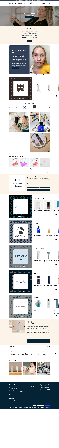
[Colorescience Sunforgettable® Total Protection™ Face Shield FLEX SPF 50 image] (38, 303)
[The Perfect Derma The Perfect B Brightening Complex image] (48, 205)
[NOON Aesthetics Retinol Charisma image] (48, 87)
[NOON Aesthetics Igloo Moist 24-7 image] (38, 87)
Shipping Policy (21, 391)
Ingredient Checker (20, 3)
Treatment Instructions (32, 386)
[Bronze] (54, 313)
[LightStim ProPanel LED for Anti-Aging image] (34, 162)
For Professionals (31, 387)
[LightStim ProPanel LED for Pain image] (14, 162)
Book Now (43, 3)
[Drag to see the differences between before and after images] (39, 59)
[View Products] (48, 151)
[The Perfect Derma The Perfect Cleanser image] (38, 205)
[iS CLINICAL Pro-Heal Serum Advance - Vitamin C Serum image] (48, 230)
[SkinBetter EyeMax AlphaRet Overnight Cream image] (38, 280)
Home (10, 3)
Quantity (28, 183)
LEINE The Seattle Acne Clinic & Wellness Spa (29, 407)
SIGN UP (48, 389)
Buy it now (38, 342)
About (20, 386)
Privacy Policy (11, 407)
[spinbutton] (29, 184)
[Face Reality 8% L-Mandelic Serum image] (48, 255)
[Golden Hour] (57, 313)
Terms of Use (14, 407)
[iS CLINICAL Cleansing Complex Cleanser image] (38, 230)
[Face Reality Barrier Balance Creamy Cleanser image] (38, 255)
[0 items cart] (49, 3)
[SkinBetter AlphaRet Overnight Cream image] (48, 280)
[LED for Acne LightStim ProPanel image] (24, 162)
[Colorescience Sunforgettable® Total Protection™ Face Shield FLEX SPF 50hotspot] (24, 123)
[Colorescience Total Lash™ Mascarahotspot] (19, 117)
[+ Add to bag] (18, 165)
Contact (20, 387)
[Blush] (56, 313)
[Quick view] (42, 91)
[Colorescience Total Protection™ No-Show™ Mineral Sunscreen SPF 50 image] (48, 303)
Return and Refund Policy (19, 407)
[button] (12, 3)
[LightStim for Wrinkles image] (45, 162)
